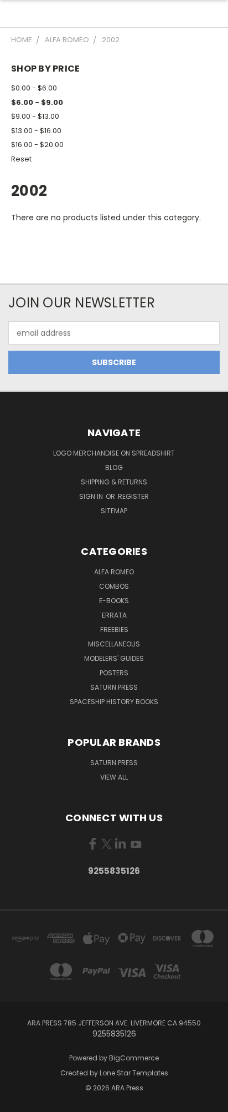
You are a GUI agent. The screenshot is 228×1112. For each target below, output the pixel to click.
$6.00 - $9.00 (37, 102)
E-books (114, 600)
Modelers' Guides (114, 658)
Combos (114, 586)
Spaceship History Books (114, 701)
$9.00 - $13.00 (35, 116)
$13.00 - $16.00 (36, 130)
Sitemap (114, 510)
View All (114, 777)
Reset (21, 159)
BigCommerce (134, 1058)
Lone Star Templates (134, 1073)
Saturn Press (114, 687)
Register (133, 496)
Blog (114, 467)
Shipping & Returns (114, 482)
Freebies (114, 629)
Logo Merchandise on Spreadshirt (114, 453)
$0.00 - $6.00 (34, 88)
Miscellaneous (114, 644)
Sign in (92, 496)
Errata (114, 615)
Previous (17, 1101)
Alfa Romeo (114, 572)
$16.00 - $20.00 (37, 144)
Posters (114, 673)
